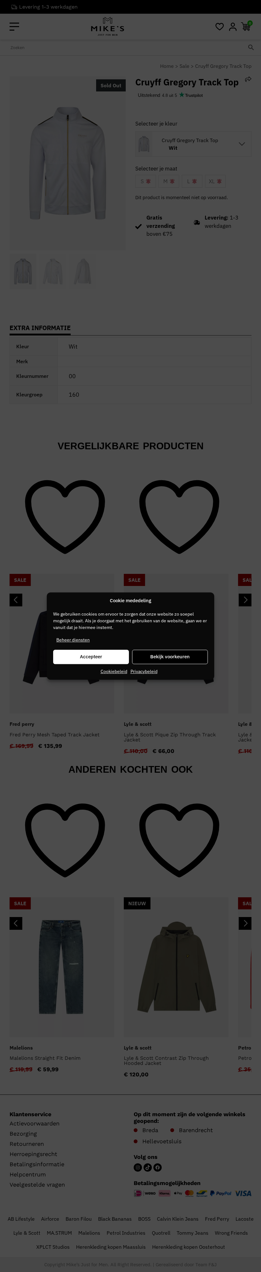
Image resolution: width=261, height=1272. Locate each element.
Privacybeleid (144, 671)
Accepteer (91, 657)
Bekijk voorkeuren (170, 657)
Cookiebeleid (114, 671)
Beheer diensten (73, 640)
